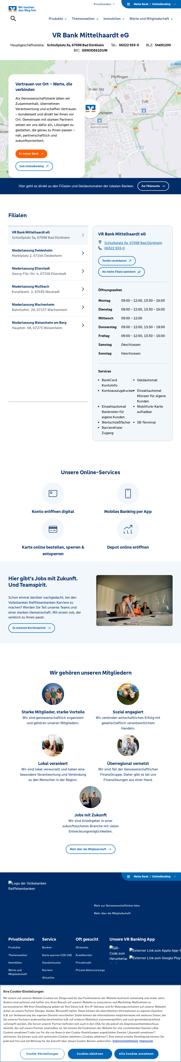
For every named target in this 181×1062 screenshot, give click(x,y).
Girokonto (82, 947)
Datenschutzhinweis (125, 1041)
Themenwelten (17, 955)
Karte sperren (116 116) (57, 955)
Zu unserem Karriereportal (29, 628)
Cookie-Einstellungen (42, 1054)
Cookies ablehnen (90, 1054)
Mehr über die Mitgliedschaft (88, 849)
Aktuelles (48, 977)
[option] (48, 235)
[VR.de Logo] (27, 8)
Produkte (14, 947)
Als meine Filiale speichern (119, 272)
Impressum (146, 1041)
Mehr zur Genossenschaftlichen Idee (117, 905)
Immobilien (15, 962)
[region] (90, 1023)
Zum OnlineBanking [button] (31, 166)
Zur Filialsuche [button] (150, 186)
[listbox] (48, 314)
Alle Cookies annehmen (136, 1054)
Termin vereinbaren (114, 261)
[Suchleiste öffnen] (13, 18)
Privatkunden (102, 4)
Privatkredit (83, 962)
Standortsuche (51, 962)
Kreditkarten (84, 955)
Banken (47, 947)
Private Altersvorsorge (90, 970)
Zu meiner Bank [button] (28, 153)
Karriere (47, 970)
